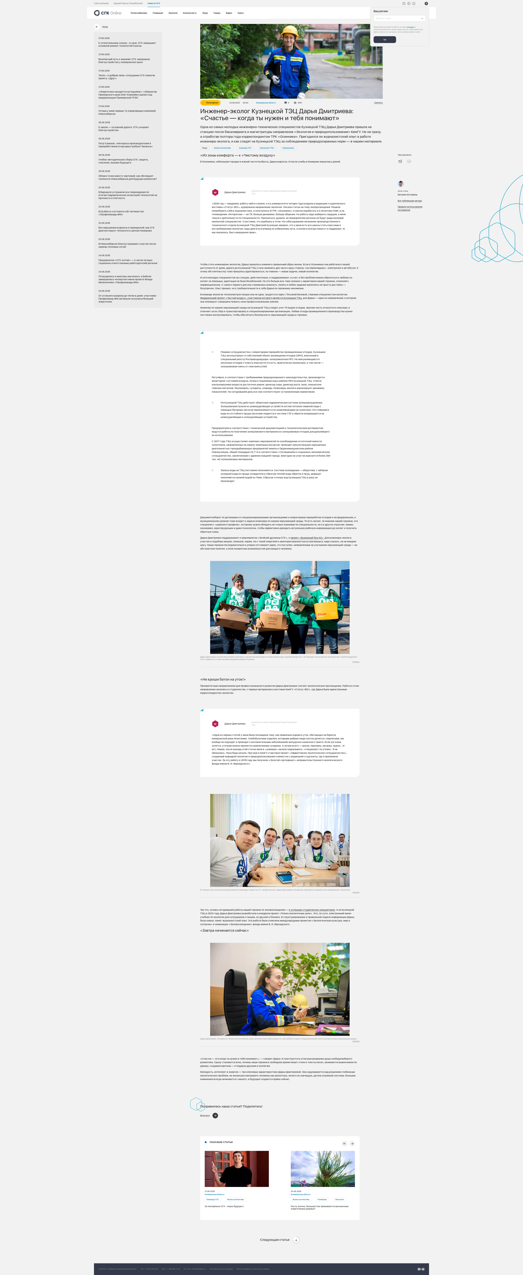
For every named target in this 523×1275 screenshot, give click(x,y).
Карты (241, 13)
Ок (385, 39)
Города (216, 13)
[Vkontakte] (404, 3)
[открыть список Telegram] (409, 3)
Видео (229, 13)
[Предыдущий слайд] (344, 1143)
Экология (172, 13)
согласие (410, 27)
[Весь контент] (400, 161)
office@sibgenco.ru (199, 1269)
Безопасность (189, 13)
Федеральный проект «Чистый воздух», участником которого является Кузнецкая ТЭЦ (251, 298)
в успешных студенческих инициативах (312, 909)
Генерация (158, 13)
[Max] (413, 3)
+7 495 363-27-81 (173, 1269)
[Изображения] (408, 161)
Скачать (378, 103)
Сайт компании (101, 3)
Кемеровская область (266, 103)
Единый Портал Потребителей (128, 3)
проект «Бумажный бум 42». (307, 537)
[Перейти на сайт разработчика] (421, 1269)
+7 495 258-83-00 (151, 1269)
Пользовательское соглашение (221, 1269)
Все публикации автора (410, 201)
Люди (205, 13)
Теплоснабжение (138, 13)
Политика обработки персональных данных (253, 1269)
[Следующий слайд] (352, 1143)
